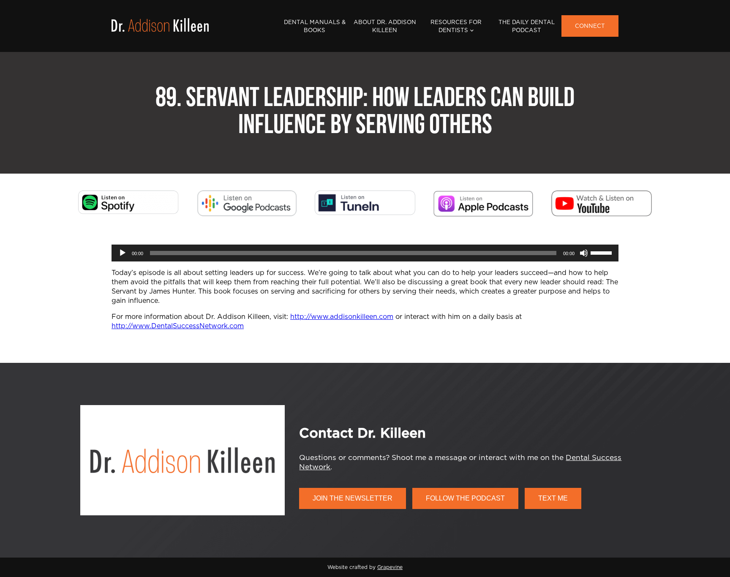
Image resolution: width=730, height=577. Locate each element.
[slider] (602, 252)
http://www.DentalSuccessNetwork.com (178, 326)
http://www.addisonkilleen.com (341, 316)
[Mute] (584, 253)
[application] (365, 253)
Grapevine (390, 567)
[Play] (122, 253)
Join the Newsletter (352, 498)
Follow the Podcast (465, 498)
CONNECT (590, 26)
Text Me (553, 498)
